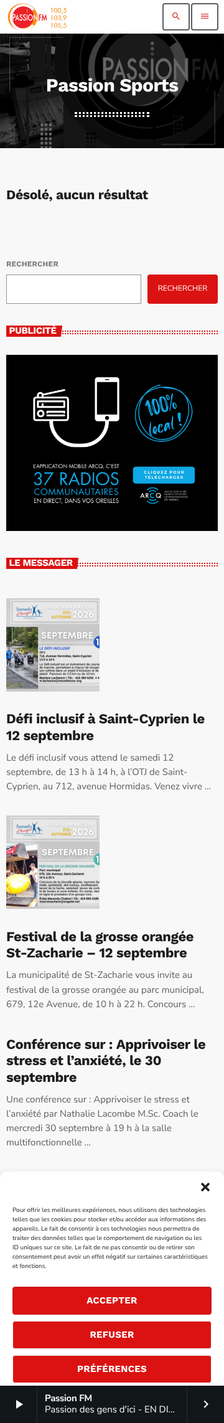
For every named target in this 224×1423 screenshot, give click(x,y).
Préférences (112, 1368)
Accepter (112, 1300)
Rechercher (32, 264)
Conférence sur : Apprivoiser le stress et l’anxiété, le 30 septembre (105, 1061)
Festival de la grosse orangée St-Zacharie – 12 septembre (100, 945)
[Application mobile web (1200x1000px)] (112, 528)
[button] (205, 1187)
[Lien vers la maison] (37, 16)
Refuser (112, 1334)
